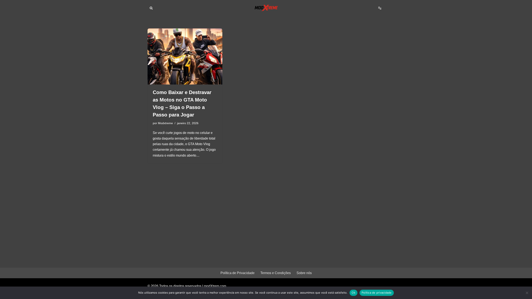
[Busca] (151, 8)
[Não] (527, 293)
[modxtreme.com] (266, 8)
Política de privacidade (377, 292)
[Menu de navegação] (379, 8)
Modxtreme (165, 123)
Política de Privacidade (237, 273)
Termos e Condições (275, 273)
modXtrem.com (215, 286)
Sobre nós (304, 273)
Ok (353, 292)
